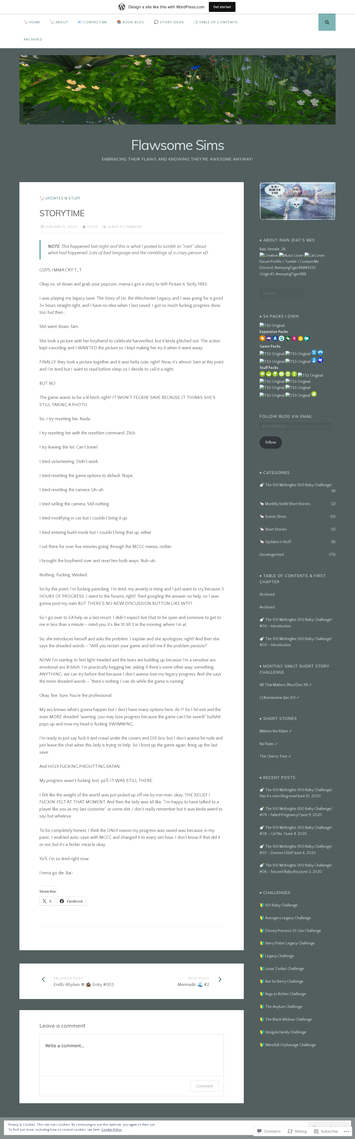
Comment (204, 1086)
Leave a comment (125, 227)
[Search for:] (281, 293)
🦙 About (59, 22)
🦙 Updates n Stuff (59, 198)
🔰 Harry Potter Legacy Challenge (287, 943)
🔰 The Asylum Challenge (281, 1007)
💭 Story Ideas (169, 22)
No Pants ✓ (269, 744)
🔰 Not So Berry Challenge (281, 981)
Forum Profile (271, 261)
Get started (222, 7)
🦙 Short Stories (273, 529)
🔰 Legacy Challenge (277, 956)
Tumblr (291, 261)
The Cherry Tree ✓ (275, 756)
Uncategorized (272, 554)
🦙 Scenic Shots (273, 516)
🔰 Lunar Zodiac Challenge (282, 969)
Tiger (92, 227)
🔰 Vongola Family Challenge (283, 1032)
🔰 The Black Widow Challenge (286, 1019)
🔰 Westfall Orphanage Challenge (288, 1045)
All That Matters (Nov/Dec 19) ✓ (286, 685)
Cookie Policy (111, 1130)
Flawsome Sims (177, 145)
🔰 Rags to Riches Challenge (283, 994)
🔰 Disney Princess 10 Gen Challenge (290, 931)
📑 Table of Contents (215, 22)
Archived (33, 39)
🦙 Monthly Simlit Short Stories (285, 504)
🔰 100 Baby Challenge (279, 905)
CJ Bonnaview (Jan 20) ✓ (280, 697)
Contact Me (309, 261)
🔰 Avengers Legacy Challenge (285, 918)
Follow (270, 442)
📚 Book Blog (130, 22)
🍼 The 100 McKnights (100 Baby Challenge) (296, 485)
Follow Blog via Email (286, 416)
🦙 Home (32, 22)
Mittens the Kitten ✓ (276, 731)
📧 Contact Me (92, 22)
